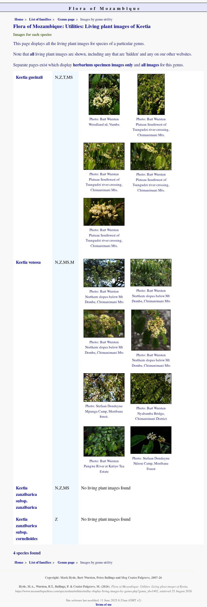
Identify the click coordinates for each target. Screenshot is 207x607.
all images (150, 64)
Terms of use (103, 604)
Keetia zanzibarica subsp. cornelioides (26, 528)
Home (19, 19)
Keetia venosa (28, 262)
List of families (40, 19)
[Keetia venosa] (104, 272)
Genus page (66, 19)
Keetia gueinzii (29, 77)
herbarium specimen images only (103, 64)
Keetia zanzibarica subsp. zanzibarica (26, 497)
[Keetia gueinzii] (104, 93)
